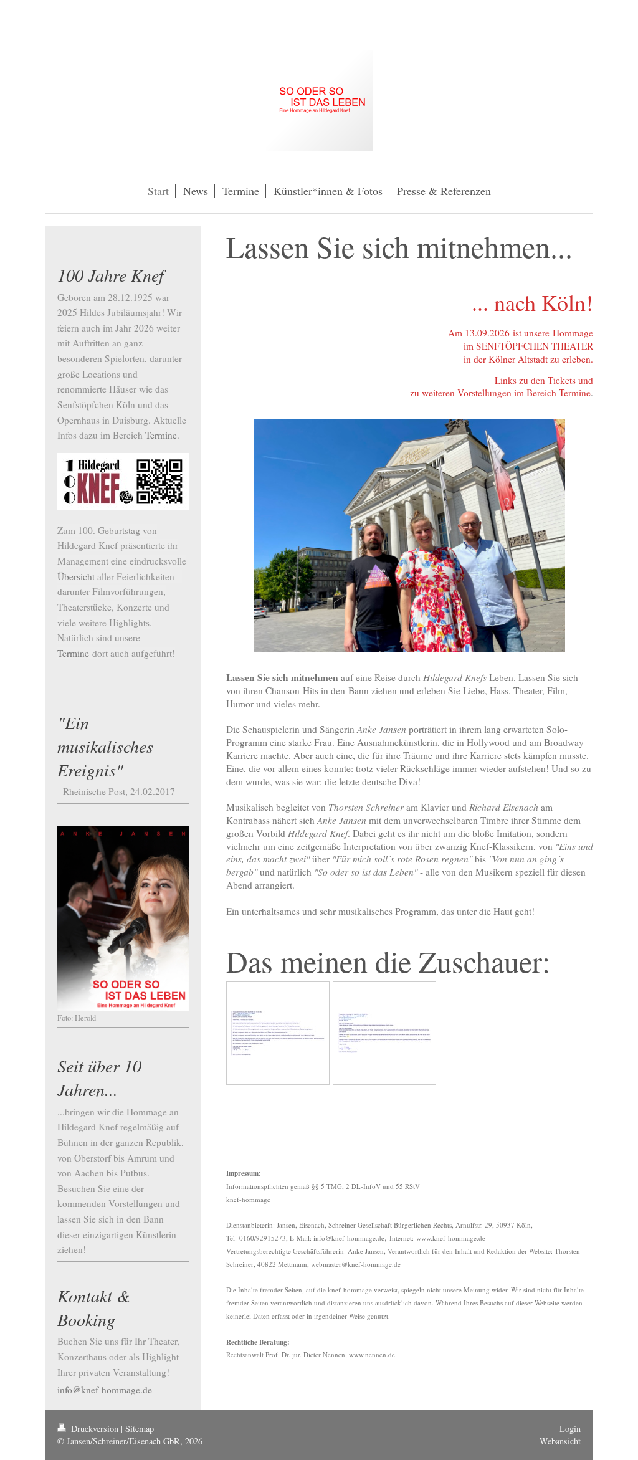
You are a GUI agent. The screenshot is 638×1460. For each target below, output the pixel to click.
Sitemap (139, 1428)
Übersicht (76, 576)
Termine (161, 435)
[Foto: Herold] (123, 918)
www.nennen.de (372, 1354)
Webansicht (560, 1441)
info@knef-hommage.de (348, 1238)
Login (570, 1428)
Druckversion (95, 1428)
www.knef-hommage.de (450, 1238)
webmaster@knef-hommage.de (356, 1264)
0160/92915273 (262, 1238)
